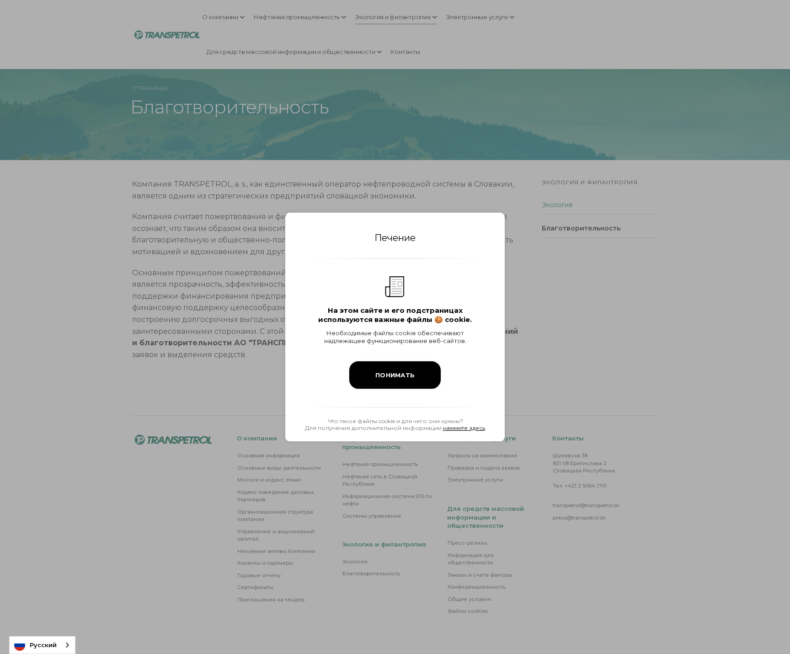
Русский (43, 645)
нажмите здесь (464, 427)
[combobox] (42, 645)
